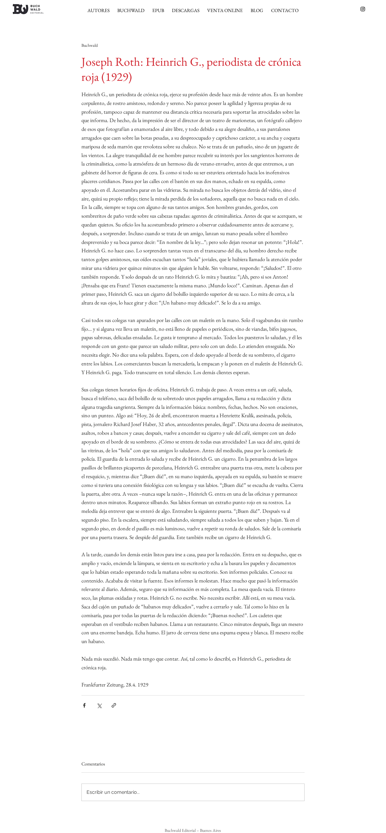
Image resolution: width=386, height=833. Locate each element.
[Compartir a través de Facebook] (84, 705)
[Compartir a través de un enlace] (114, 705)
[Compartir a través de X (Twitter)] (99, 705)
